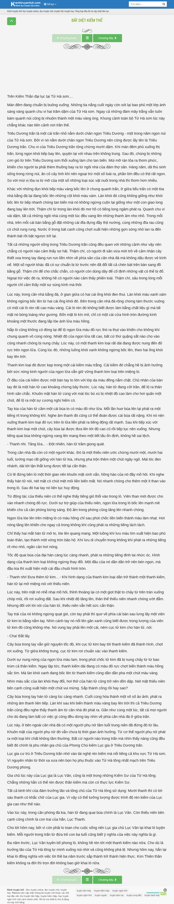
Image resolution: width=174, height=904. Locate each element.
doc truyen (23, 4)
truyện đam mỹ (117, 895)
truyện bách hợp (152, 895)
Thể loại (50, 4)
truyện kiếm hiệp (49, 896)
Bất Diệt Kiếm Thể (87, 20)
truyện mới (49, 892)
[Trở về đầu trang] (165, 890)
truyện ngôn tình (119, 890)
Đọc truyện (31, 889)
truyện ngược (101, 895)
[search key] (145, 4)
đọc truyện (50, 889)
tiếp (106, 38)
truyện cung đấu (134, 895)
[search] (164, 4)
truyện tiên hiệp (31, 896)
